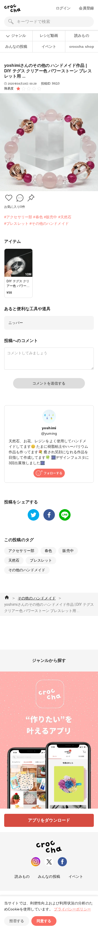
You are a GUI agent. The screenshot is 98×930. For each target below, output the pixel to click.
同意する (44, 921)
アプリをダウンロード (49, 820)
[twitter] (33, 515)
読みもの (81, 35)
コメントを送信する (48, 383)
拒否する (16, 921)
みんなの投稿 (16, 46)
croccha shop (81, 46)
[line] (65, 515)
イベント (49, 46)
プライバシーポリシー (72, 909)
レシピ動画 (49, 35)
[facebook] (49, 515)
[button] (8, 197)
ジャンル (18, 35)
